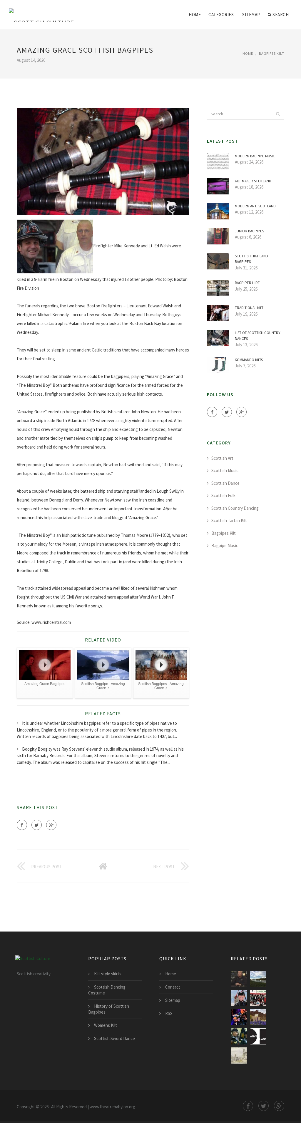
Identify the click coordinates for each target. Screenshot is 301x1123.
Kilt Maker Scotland (253, 181)
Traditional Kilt (249, 307)
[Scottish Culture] (41, 11)
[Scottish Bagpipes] (239, 998)
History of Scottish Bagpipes (108, 1009)
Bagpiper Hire (247, 282)
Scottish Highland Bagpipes (251, 259)
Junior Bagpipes (249, 231)
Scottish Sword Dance (114, 1038)
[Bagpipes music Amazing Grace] (239, 1036)
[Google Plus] (51, 825)
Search (280, 14)
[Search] (278, 114)
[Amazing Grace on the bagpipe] (258, 1017)
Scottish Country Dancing (235, 508)
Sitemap (251, 14)
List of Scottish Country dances (257, 335)
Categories (221, 14)
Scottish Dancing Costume (107, 990)
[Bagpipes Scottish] (258, 998)
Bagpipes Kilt (271, 53)
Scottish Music (224, 470)
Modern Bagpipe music (255, 156)
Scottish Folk (223, 495)
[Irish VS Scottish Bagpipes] (258, 979)
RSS (169, 1013)
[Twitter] (36, 825)
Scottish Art (222, 458)
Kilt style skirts (107, 974)
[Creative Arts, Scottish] (258, 1036)
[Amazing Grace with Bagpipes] (239, 1017)
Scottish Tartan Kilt (229, 520)
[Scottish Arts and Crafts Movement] (239, 1055)
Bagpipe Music (224, 545)
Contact (172, 987)
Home (195, 14)
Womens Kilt (105, 1025)
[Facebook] (22, 825)
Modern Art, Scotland (255, 206)
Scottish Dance (225, 483)
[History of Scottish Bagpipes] (239, 979)
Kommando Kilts (249, 359)
